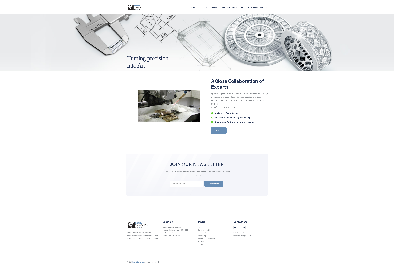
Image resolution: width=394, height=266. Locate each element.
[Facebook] (235, 227)
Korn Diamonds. (138, 262)
